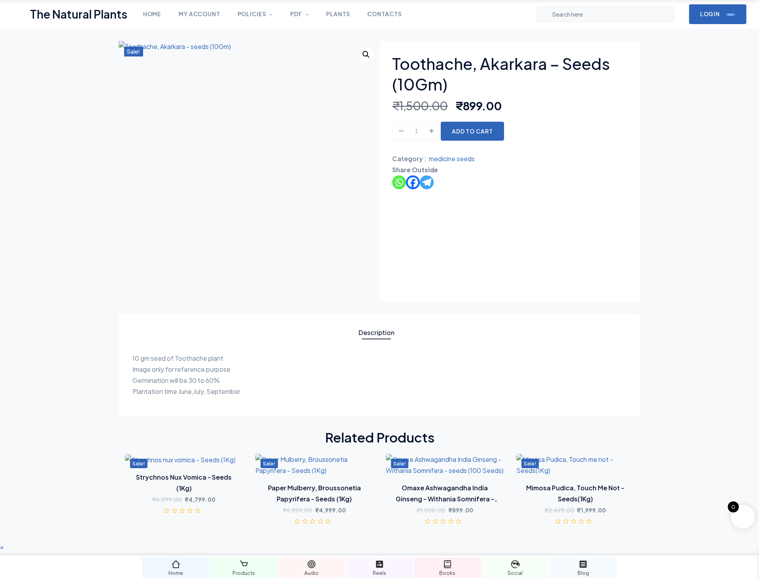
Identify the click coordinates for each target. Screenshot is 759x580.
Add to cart (472, 131)
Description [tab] (377, 332)
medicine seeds (452, 158)
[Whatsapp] (399, 182)
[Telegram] (427, 182)
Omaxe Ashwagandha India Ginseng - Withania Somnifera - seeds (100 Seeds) (445, 499)
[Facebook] (413, 182)
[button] (366, 54)
